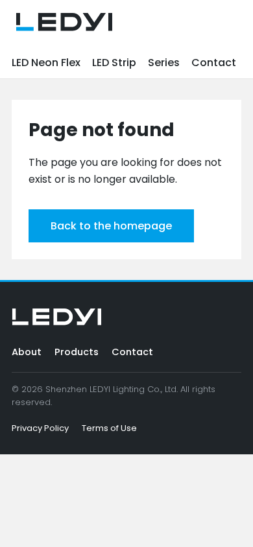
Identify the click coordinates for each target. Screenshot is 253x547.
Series (164, 62)
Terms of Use (109, 428)
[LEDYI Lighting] (64, 22)
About (27, 351)
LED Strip (114, 62)
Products (76, 351)
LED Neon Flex (46, 62)
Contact (213, 62)
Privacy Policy (40, 428)
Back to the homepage (111, 225)
